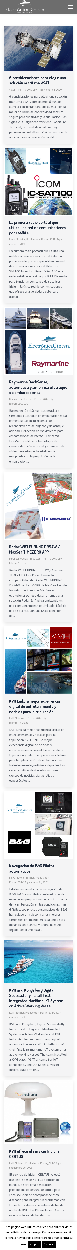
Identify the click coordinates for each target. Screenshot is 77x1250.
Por (27, 89)
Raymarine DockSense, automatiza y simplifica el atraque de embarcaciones (38, 387)
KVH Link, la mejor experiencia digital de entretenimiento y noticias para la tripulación (34, 706)
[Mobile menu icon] (70, 7)
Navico (20, 878)
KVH (11, 718)
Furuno (13, 558)
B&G (12, 878)
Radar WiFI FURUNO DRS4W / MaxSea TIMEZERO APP (34, 549)
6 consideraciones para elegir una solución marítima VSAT (37, 80)
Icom (12, 239)
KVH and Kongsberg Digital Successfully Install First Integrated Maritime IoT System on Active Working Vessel (36, 997)
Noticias (20, 239)
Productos (32, 239)
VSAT (12, 89)
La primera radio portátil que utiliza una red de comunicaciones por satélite (37, 227)
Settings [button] (48, 1244)
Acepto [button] (34, 1244)
